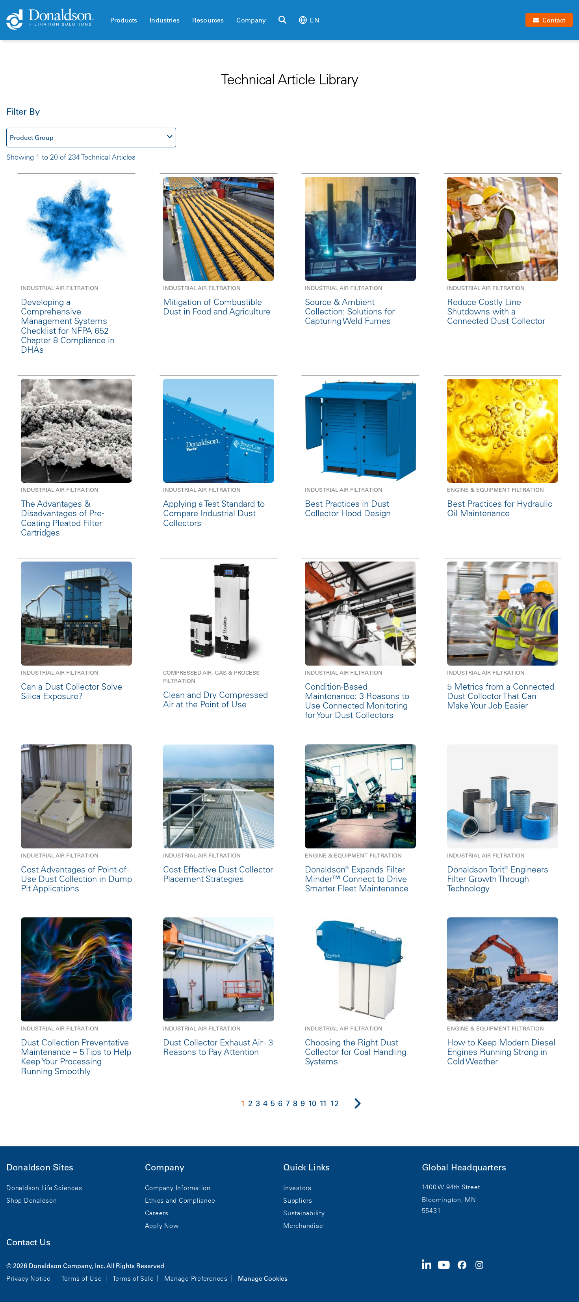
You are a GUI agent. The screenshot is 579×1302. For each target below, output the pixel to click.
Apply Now (162, 1225)
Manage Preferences (196, 1278)
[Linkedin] (430, 1271)
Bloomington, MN (449, 1199)
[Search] (282, 20)
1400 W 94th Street (451, 1187)
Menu (112, 7)
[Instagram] (482, 1271)
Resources (208, 20)
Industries (165, 20)
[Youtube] (447, 1271)
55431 (431, 1211)
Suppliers (297, 1200)
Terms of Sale (133, 1278)
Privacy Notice (28, 1278)
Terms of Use (81, 1278)
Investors (297, 1188)
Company (251, 20)
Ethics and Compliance (180, 1200)
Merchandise (303, 1225)
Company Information (178, 1188)
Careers (157, 1213)
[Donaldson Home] (55, 19)
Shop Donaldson (31, 1200)
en (314, 20)
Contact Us (28, 1242)
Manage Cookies (263, 1278)
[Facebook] (465, 1271)
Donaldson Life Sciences (44, 1188)
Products (123, 20)
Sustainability (304, 1213)
